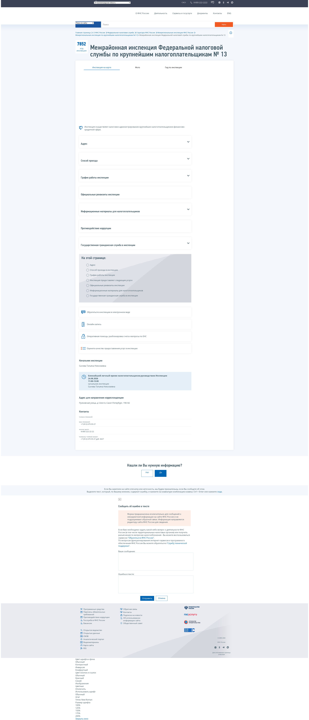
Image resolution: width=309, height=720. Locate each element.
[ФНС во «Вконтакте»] (219, 2)
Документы (202, 13)
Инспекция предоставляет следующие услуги (111, 280)
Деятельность (160, 13)
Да (160, 472)
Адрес (92, 265)
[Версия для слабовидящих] (184, 2)
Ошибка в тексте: (126, 574)
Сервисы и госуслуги (182, 13)
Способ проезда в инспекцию (104, 270)
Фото (137, 67)
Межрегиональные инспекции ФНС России (175, 32)
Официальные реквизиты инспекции (107, 285)
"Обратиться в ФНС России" (141, 537)
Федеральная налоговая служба (120, 32)
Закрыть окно (81, 718)
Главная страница (83, 32)
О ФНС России (142, 13)
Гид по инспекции (173, 67)
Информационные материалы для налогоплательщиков (116, 290)
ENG (229, 13)
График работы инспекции (102, 275)
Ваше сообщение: (126, 551)
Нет (147, 472)
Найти (224, 24)
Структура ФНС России (145, 32)
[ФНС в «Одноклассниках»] (223, 2)
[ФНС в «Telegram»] (227, 2)
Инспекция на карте (101, 67)
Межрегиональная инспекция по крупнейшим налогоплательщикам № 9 (106, 35)
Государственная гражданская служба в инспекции (114, 295)
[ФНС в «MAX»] (232, 2)
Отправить (147, 598)
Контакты (217, 13)
